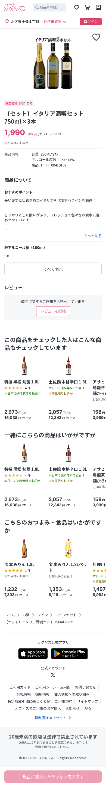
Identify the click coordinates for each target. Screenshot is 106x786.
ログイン (91, 21)
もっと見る (93, 235)
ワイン (42, 614)
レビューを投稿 (53, 311)
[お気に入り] (76, 7)
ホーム (9, 614)
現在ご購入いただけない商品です (53, 776)
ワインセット (66, 614)
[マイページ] (98, 7)
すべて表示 (53, 269)
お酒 (26, 614)
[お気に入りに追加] (96, 37)
